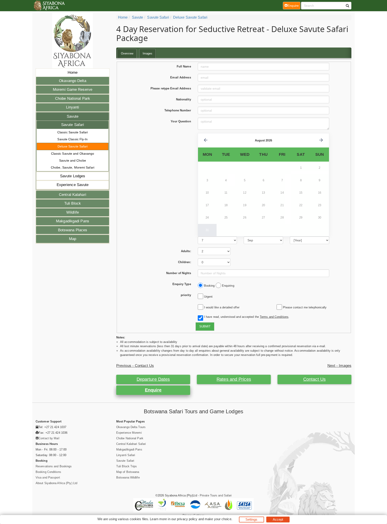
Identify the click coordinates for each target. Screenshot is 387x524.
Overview (127, 53)
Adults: (186, 251)
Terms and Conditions (274, 316)
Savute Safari (72, 125)
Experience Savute (73, 185)
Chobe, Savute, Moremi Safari (72, 167)
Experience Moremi (129, 432)
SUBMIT (205, 326)
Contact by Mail (49, 438)
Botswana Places (72, 230)
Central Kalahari (72, 195)
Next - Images (339, 366)
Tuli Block (72, 203)
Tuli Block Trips (126, 466)
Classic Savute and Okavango (72, 153)
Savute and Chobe (72, 160)
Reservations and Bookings (54, 466)
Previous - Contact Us (135, 366)
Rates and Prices (234, 379)
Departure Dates (153, 379)
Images (148, 53)
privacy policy (187, 519)
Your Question (181, 121)
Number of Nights (178, 273)
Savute (73, 116)
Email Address (180, 77)
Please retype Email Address (170, 88)
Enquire (153, 390)
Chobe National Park (72, 98)
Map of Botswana (127, 472)
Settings (251, 519)
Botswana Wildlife (128, 477)
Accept (278, 519)
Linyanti (72, 107)
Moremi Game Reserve (72, 89)
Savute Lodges (72, 176)
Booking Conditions (48, 472)
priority (186, 295)
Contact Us (314, 379)
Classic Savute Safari (72, 132)
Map (72, 239)
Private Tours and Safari (216, 495)
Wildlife (72, 212)
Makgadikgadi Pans (72, 221)
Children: (184, 262)
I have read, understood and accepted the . (245, 316)
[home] (49, 5)
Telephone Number (177, 110)
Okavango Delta (72, 81)
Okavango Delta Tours (131, 427)
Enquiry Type (181, 284)
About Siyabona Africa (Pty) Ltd (56, 483)
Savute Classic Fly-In (72, 139)
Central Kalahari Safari (131, 444)
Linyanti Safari (125, 455)
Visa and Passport (48, 477)
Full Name (184, 66)
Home (72, 72)
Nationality (183, 99)
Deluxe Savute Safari (73, 146)
